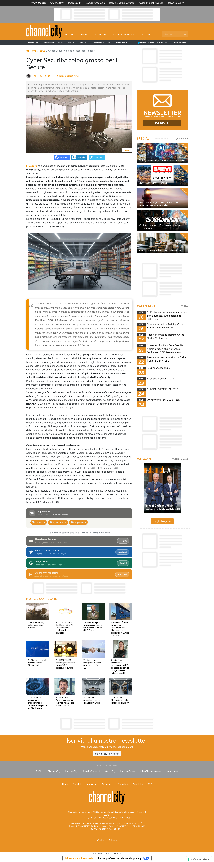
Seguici (123, 563)
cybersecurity (59, 522)
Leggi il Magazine (162, 521)
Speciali (77, 784)
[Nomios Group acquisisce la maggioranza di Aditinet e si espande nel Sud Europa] (37, 686)
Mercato (147, 34)
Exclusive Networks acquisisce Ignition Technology (120, 700)
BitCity (39, 771)
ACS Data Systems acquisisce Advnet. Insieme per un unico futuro (65, 701)
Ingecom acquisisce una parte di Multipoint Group (92, 700)
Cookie (100, 840)
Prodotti (83, 42)
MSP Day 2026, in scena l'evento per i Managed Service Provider (159, 204)
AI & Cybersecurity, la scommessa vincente (162, 160)
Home (72, 34)
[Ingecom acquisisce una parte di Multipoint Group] (93, 686)
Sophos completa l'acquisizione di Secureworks (37, 663)
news (42, 50)
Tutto (184, 306)
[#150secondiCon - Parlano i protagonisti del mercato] (162, 220)
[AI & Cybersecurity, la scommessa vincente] (162, 153)
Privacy (113, 840)
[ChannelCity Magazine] (162, 487)
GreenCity (110, 771)
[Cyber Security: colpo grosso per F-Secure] (37, 611)
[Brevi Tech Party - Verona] (162, 175)
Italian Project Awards (151, 2)
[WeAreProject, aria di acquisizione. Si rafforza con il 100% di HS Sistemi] (93, 611)
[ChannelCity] (44, 31)
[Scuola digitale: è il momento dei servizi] (162, 243)
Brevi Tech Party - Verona (153, 182)
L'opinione (33, 42)
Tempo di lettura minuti (68, 76)
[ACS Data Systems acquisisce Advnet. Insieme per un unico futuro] (65, 686)
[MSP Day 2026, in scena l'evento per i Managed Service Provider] (162, 198)
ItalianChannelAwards (151, 771)
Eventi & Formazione (124, 34)
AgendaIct (172, 771)
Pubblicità (138, 784)
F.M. (34, 76)
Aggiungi (122, 552)
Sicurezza (40, 522)
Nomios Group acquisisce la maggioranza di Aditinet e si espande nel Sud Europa (37, 702)
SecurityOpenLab (95, 2)
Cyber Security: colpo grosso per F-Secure (36, 625)
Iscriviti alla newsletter (107, 753)
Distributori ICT (122, 42)
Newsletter (180, 42)
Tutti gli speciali (178, 138)
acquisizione (80, 522)
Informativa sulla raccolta (79, 858)
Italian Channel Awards (121, 2)
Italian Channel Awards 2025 (154, 42)
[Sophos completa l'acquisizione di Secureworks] (37, 648)
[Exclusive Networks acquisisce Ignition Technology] (120, 686)
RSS (149, 784)
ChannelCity (57, 2)
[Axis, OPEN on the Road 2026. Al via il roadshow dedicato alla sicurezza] (65, 611)
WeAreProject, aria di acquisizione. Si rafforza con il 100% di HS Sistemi (92, 626)
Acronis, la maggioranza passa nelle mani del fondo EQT (92, 664)
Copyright (123, 784)
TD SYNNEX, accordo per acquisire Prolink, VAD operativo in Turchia (65, 664)
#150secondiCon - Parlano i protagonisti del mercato (160, 226)
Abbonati (122, 574)
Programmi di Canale (53, 42)
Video (71, 42)
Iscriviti (123, 541)
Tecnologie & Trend (100, 42)
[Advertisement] (107, 723)
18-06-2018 (47, 76)
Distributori (101, 34)
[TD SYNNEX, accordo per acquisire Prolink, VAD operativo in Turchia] (65, 648)
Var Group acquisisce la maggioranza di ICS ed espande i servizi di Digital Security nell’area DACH (120, 667)
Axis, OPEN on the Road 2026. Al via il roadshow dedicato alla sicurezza (64, 627)
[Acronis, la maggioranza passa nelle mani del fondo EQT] (93, 648)
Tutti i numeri (180, 459)
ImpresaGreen (127, 771)
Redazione (107, 784)
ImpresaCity (74, 2)
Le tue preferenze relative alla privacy (119, 858)
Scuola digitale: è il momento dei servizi (160, 250)
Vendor (84, 34)
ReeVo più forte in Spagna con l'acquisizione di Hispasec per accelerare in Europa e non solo (120, 629)
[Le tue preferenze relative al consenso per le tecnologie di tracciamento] (199, 859)
